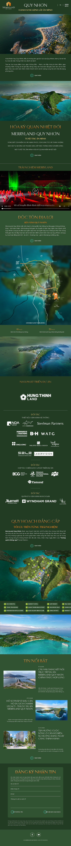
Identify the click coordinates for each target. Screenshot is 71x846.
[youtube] (38, 834)
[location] (55, 295)
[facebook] (32, 834)
